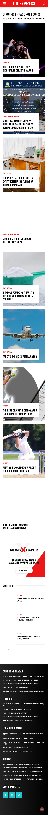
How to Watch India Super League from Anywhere (22, 771)
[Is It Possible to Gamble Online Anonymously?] (24, 508)
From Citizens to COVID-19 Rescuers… (17, 748)
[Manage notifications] (42, 809)
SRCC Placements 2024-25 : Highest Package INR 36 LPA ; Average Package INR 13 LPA (18, 124)
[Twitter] (19, 795)
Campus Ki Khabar (11, 116)
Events (6, 62)
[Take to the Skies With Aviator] (24, 336)
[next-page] (8, 649)
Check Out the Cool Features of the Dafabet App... (23, 775)
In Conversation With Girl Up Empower (18, 738)
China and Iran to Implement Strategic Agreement (28, 618)
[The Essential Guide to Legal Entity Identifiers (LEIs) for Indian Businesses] (24, 165)
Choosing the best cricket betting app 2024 (18, 240)
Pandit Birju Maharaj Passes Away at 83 (30, 599)
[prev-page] (4, 649)
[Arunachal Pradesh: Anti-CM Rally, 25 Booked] (9, 636)
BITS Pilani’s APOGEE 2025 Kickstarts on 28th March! (18, 68)
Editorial (7, 173)
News (19, 595)
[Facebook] (5, 795)
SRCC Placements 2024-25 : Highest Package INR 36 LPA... (24, 676)
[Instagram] (12, 795)
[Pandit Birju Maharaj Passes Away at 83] (9, 598)
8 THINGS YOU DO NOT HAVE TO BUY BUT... (18, 709)
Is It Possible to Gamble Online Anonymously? (16, 526)
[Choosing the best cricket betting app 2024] (24, 222)
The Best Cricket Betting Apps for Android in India (23, 779)
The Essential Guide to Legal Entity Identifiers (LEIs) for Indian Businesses (19, 181)
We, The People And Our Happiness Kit (17, 751)
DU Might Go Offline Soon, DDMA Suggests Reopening (23, 691)
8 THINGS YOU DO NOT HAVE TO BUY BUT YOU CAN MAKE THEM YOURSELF (18, 296)
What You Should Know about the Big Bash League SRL (19, 469)
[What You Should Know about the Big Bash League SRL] (24, 451)
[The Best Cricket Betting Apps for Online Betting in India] (24, 393)
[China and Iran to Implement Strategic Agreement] (9, 617)
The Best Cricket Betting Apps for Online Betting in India (20, 412)
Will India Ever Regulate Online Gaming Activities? (22, 768)
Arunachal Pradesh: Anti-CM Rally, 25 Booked (28, 637)
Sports (6, 406)
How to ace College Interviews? (15, 687)
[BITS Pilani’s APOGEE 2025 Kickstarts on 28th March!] (24, 50)
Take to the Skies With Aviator (20, 356)
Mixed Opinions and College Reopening (18, 720)
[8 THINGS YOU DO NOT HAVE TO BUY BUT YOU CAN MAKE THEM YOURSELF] (24, 279)
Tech (5, 520)
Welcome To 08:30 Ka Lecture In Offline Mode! (20, 684)
